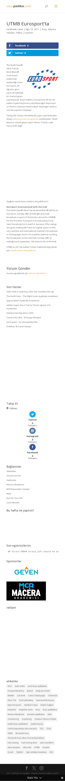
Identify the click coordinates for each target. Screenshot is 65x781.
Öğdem (19, 752)
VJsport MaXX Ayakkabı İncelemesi (22, 300)
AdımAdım (11, 471)
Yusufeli (45, 747)
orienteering (13, 719)
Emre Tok (12, 700)
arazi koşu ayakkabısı (37, 686)
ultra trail (27, 747)
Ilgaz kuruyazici (14, 705)
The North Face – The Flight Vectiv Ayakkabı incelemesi (32, 296)
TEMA (10, 733)
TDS (41, 728)
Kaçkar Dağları (47, 705)
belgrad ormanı (43, 690)
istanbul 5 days (31, 705)
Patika (19, 32)
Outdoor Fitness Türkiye (45, 719)
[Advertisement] (32, 164)
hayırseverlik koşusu (45, 700)
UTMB (36, 747)
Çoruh (10, 752)
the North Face (22, 733)
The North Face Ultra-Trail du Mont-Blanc (26, 738)
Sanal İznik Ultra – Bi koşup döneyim (23, 317)
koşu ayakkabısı (50, 709)
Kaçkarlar (12, 709)
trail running (13, 742)
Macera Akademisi (15, 484)
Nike (50, 714)
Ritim (8, 493)
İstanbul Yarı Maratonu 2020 (19, 313)
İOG (51, 752)
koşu (38, 709)
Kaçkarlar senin (26, 709)
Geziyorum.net (13, 475)
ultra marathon (46, 742)
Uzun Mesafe (12, 502)
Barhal (30, 690)
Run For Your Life (14, 498)
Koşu (44, 29)
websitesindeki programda (25, 119)
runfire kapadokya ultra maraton (22, 728)
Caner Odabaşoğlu (36, 695)
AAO (10, 686)
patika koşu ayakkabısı (18, 724)
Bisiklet (11, 695)
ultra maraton (14, 747)
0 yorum (28, 32)
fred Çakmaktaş (26, 700)
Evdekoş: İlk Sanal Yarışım (18, 326)
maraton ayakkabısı (36, 714)
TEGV (48, 728)
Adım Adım (20, 686)
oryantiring (27, 719)
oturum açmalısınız (37, 273)
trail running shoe (29, 742)
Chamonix (52, 695)
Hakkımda (11, 480)
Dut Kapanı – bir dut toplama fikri (22, 322)
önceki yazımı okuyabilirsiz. (23, 250)
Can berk (21, 695)
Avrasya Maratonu (16, 690)
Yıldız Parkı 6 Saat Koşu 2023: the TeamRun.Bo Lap (30, 291)
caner (20, 29)
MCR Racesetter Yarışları (18, 489)
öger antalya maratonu (36, 752)
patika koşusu (37, 724)
